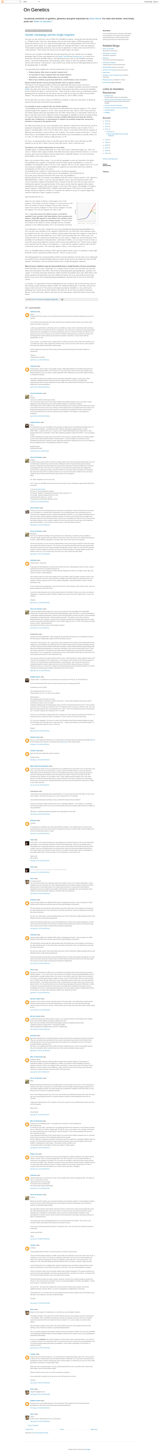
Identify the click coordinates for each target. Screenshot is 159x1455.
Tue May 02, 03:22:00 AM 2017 (40, 1148)
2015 (106, 121)
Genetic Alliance (110, 110)
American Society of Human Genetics (116, 108)
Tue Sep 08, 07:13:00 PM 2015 (40, 1010)
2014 (106, 124)
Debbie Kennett (35, 1400)
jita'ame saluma (35, 999)
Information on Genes (109, 53)
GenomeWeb (107, 67)
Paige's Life (34, 1154)
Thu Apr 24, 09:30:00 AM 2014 (39, 833)
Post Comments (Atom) (41, 1433)
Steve (32, 878)
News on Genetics (42, 21)
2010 (106, 140)
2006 (106, 150)
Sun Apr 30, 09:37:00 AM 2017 (39, 1072)
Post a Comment (33, 1425)
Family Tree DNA (64, 56)
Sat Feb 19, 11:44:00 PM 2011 (39, 360)
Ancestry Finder (40, 489)
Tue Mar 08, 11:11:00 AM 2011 (39, 628)
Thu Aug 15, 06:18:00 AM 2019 (40, 1408)
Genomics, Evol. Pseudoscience (113, 75)
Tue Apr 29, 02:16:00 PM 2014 (39, 872)
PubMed (107, 112)
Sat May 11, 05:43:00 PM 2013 (40, 760)
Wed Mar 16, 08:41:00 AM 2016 (40, 1050)
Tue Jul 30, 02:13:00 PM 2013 (39, 785)
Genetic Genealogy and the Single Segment (49, 34)
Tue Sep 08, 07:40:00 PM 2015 (40, 1029)
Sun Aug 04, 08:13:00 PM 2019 (40, 1394)
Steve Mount (95, 18)
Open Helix (106, 72)
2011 (106, 129)
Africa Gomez (34, 508)
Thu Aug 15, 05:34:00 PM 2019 (40, 1421)
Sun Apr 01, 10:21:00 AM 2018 (39, 1188)
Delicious (106, 58)
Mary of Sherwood (36, 1057)
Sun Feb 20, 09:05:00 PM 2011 (40, 416)
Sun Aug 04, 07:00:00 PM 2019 (40, 1348)
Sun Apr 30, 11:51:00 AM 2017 (39, 1115)
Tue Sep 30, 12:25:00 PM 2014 (40, 928)
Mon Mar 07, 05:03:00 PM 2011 (40, 525)
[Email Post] (61, 299)
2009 (106, 142)
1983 (27, 89)
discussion (64, 742)
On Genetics (36, 9)
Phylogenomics (108, 80)
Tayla (32, 840)
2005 (106, 153)
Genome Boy (107, 82)
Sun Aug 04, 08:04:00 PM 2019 (40, 1383)
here (92, 740)
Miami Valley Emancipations (39, 766)
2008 (106, 145)
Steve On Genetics (36, 393)
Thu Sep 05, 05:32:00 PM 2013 (40, 814)
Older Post (94, 1429)
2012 (106, 126)
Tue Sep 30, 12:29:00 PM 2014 (40, 963)
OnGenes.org (109, 96)
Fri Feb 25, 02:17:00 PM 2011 (39, 451)
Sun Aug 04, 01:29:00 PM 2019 (40, 1303)
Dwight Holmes (35, 422)
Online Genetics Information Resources (117, 99)
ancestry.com (77, 56)
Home (62, 1429)
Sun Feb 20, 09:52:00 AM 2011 (40, 387)
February (110, 131)
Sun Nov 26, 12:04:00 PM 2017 (40, 1169)
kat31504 (33, 1035)
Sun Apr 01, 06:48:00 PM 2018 (40, 1239)
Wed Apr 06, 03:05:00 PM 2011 (40, 731)
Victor (32, 970)
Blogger (88, 1449)
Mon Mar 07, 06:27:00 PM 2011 (40, 554)
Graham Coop (34, 737)
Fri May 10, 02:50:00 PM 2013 (39, 744)
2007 (106, 148)
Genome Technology (109, 70)
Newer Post (29, 1429)
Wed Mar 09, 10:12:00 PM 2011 (40, 670)
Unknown (33, 311)
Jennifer (33, 1245)
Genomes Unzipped (109, 62)
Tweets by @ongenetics (110, 159)
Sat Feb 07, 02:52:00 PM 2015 (39, 992)
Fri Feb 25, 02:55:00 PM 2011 (39, 502)
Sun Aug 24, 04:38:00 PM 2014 (40, 893)
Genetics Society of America (113, 105)
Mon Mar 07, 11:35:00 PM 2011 (40, 602)
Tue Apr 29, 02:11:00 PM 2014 (39, 860)
